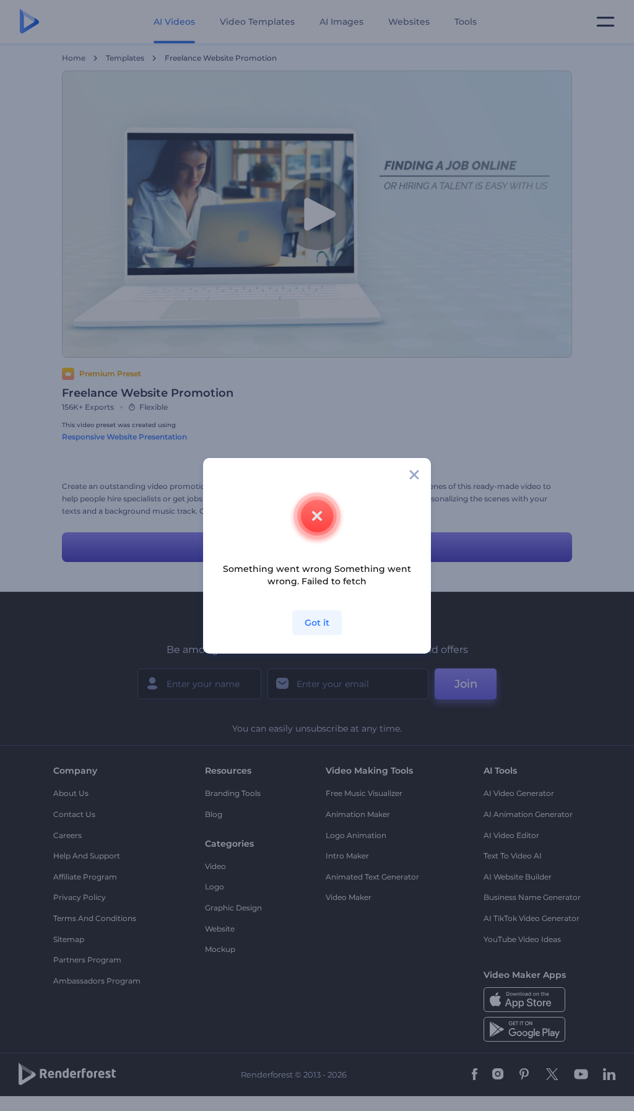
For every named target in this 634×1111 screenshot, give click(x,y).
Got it (317, 622)
